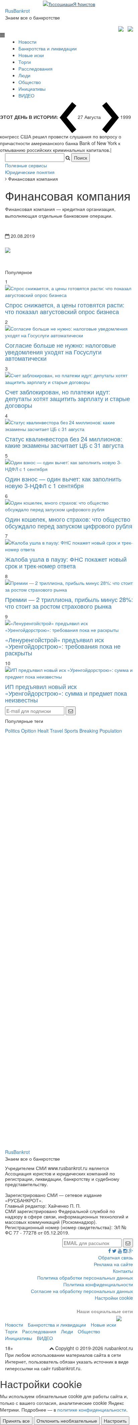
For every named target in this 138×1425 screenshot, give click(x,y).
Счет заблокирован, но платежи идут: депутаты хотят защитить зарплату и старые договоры (67, 398)
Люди (24, 75)
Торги (24, 61)
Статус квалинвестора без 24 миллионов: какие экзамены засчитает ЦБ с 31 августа (64, 442)
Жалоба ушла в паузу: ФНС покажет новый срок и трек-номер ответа (66, 562)
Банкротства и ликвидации (47, 48)
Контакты (123, 1270)
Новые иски (31, 55)
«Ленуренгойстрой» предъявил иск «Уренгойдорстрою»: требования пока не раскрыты (63, 646)
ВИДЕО (26, 95)
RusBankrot (17, 10)
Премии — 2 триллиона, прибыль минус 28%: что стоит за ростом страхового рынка (69, 602)
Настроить (115, 1420)
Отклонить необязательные (67, 1420)
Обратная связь (115, 1257)
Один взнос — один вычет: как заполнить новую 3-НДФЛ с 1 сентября (63, 482)
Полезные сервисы (26, 165)
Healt (43, 730)
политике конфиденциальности (91, 1409)
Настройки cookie (114, 1297)
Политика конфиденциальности (98, 1284)
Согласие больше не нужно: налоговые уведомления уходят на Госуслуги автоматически (60, 352)
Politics (12, 730)
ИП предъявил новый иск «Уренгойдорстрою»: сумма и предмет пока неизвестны (66, 693)
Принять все (16, 1420)
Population (110, 730)
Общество (29, 82)
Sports (71, 730)
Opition (28, 730)
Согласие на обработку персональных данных (82, 1291)
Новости (27, 41)
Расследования (35, 68)
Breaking (88, 730)
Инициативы (32, 88)
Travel (56, 730)
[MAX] (121, 28)
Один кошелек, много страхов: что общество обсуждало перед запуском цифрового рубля (68, 522)
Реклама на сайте (113, 1264)
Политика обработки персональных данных (85, 1277)
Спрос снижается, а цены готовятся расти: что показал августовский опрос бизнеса (64, 308)
